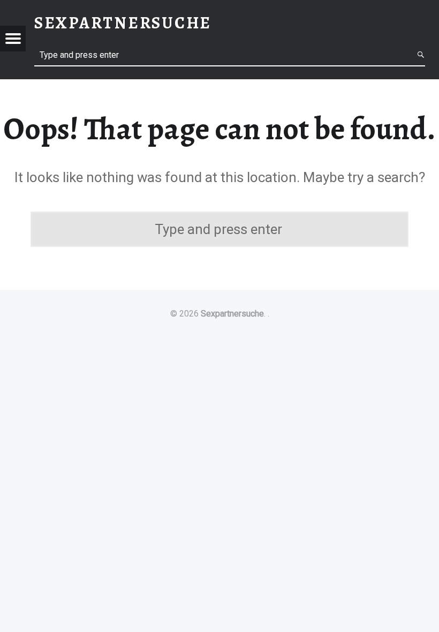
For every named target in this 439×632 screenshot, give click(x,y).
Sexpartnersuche (232, 314)
